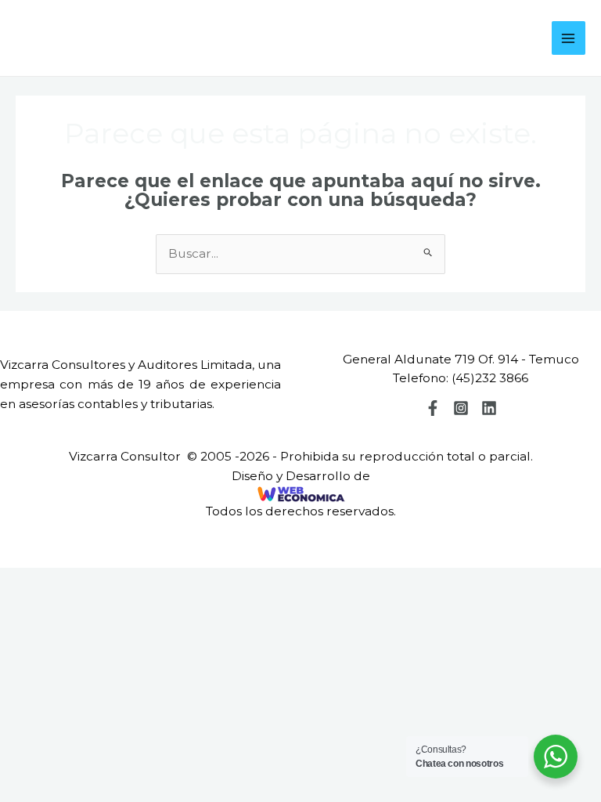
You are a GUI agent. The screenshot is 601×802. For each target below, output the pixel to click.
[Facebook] (432, 408)
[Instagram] (461, 408)
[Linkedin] (489, 408)
